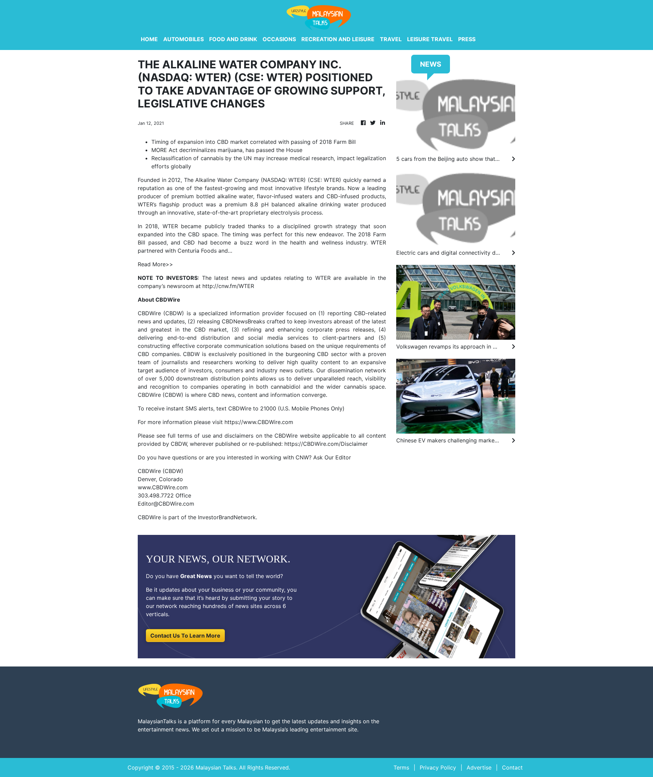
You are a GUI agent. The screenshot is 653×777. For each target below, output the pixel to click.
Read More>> (155, 264)
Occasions (279, 39)
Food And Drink (233, 39)
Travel (391, 39)
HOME (149, 39)
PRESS (466, 39)
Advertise (479, 767)
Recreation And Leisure (337, 39)
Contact (512, 767)
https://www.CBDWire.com (258, 422)
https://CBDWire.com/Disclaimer (326, 443)
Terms (401, 767)
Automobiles (183, 39)
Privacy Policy (438, 767)
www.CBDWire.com (163, 487)
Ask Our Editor (332, 457)
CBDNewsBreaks (243, 321)
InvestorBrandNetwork (227, 517)
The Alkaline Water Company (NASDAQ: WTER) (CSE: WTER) (262, 179)
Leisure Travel (430, 39)
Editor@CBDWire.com (166, 503)
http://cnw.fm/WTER (228, 286)
